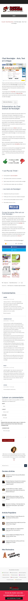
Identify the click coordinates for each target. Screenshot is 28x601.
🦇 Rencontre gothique (22, 572)
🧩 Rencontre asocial (5, 572)
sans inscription (14, 175)
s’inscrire (19, 235)
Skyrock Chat (19, 93)
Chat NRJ (13, 91)
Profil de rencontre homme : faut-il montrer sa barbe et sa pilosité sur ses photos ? (15, 498)
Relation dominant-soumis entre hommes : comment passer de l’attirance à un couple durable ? (16, 482)
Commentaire (5, 428)
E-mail (4, 409)
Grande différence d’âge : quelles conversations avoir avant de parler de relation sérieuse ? (15, 490)
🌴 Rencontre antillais (22, 577)
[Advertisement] (14, 41)
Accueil (3, 21)
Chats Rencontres (9, 21)
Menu (14, 15)
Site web (4, 415)
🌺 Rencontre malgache (14, 577)
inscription (17, 144)
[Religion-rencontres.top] (14, 555)
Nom (3, 403)
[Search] (25, 465)
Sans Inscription (21, 285)
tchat (15, 128)
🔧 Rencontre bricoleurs (5, 577)
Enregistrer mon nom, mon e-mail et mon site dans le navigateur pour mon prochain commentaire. (13, 424)
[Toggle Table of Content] (14, 102)
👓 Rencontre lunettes (10, 579)
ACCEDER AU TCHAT (14, 598)
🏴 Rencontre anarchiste (13, 572)
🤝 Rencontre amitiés (18, 579)
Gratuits (16, 285)
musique (20, 223)
